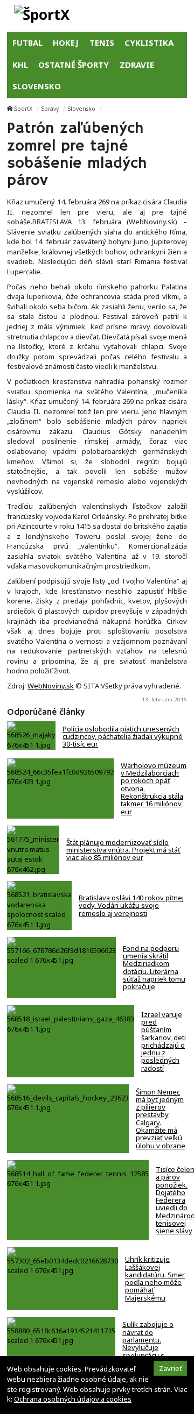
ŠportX (23, 108)
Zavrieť (170, 1368)
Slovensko (81, 108)
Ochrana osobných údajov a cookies (72, 1399)
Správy (50, 108)
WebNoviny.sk (50, 686)
